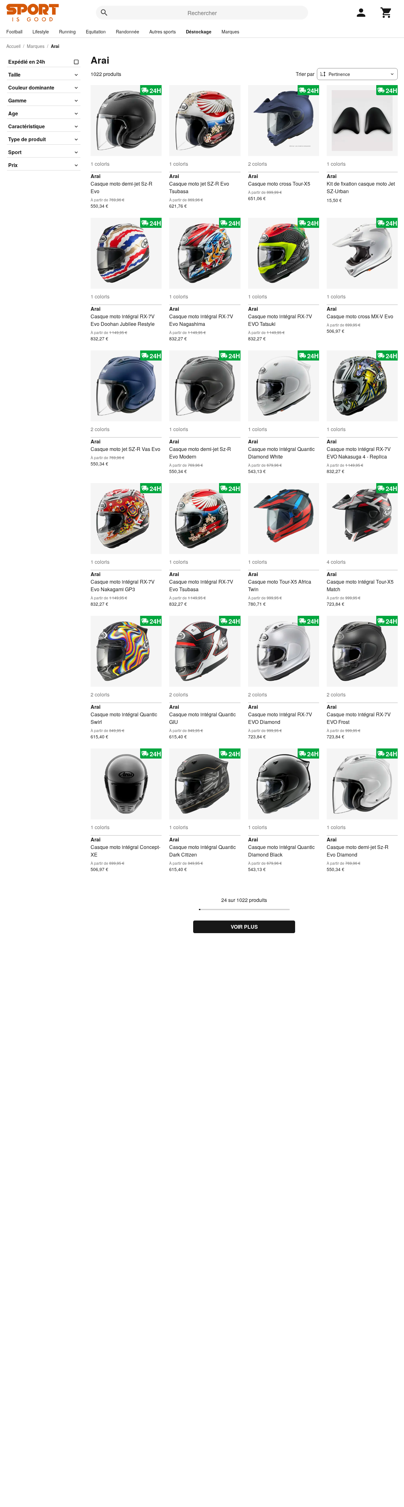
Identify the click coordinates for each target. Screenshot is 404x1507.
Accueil (13, 46)
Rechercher (202, 13)
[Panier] (386, 12)
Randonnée (127, 31)
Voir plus (244, 926)
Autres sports (162, 31)
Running (67, 31)
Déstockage (198, 31)
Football (14, 31)
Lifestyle (41, 31)
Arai (95, 176)
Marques (230, 31)
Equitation (96, 31)
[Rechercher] (104, 13)
